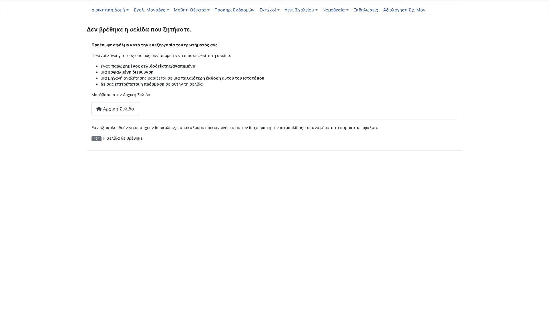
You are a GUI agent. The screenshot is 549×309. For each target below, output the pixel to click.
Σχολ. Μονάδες (149, 10)
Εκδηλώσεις (365, 10)
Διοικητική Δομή (108, 10)
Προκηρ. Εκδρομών (234, 10)
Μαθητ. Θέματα (190, 10)
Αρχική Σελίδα (118, 109)
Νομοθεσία (334, 10)
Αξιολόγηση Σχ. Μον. (404, 10)
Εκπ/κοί (268, 10)
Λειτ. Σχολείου (299, 10)
